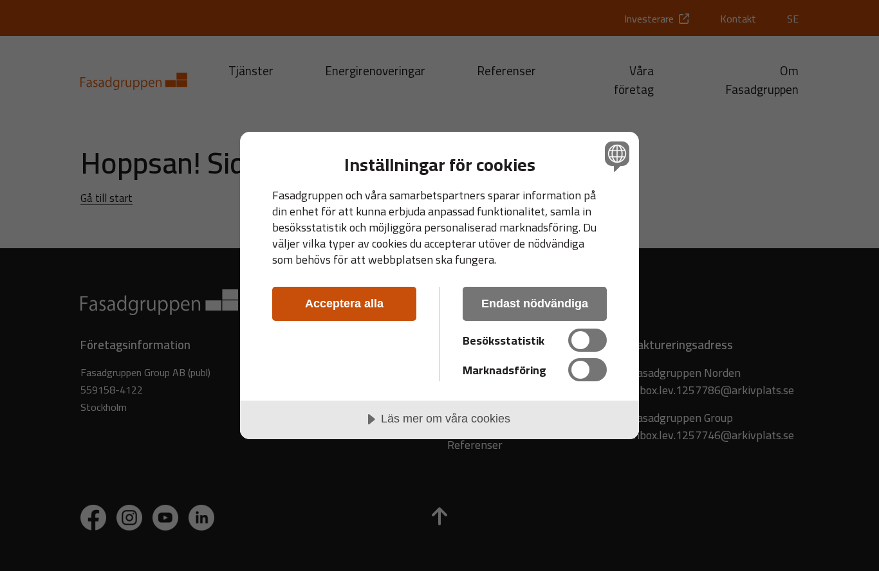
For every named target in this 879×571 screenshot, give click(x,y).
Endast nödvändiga (534, 303)
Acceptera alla (344, 303)
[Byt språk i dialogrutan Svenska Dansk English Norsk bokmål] (615, 156)
